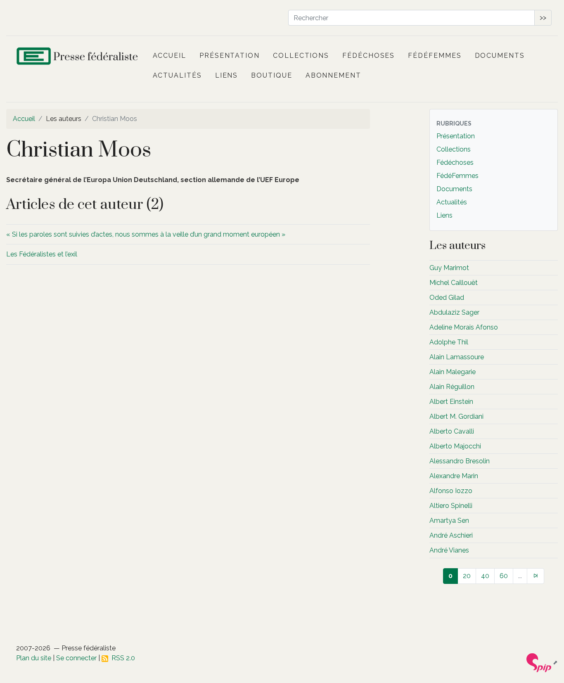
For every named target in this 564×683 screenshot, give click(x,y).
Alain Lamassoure (456, 357)
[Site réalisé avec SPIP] (542, 662)
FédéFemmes (434, 55)
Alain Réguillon (451, 387)
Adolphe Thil (448, 342)
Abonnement (333, 75)
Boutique (271, 75)
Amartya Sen (449, 520)
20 (467, 576)
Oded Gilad (446, 297)
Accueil (169, 55)
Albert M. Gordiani (456, 416)
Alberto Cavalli (451, 431)
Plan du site (33, 658)
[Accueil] (78, 58)
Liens (226, 75)
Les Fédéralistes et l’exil (41, 254)
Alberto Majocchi (455, 446)
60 (504, 576)
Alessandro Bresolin (459, 461)
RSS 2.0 (121, 658)
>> (543, 17)
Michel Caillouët (453, 283)
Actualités (177, 75)
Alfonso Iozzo (450, 491)
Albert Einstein (451, 402)
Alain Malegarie (452, 372)
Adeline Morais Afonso (463, 327)
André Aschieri (451, 535)
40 (485, 576)
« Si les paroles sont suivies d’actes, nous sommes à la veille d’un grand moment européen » (145, 234)
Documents (500, 55)
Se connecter (76, 658)
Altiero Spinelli (450, 506)
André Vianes (449, 550)
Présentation (229, 55)
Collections (301, 55)
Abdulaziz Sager (454, 312)
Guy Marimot (449, 268)
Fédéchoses (368, 55)
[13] (535, 576)
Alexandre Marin (453, 476)
